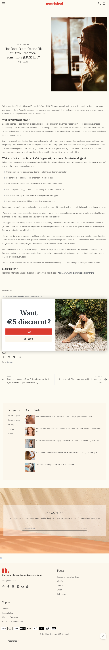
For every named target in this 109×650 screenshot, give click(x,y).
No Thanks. (28, 338)
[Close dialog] (104, 302)
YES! (28, 331)
